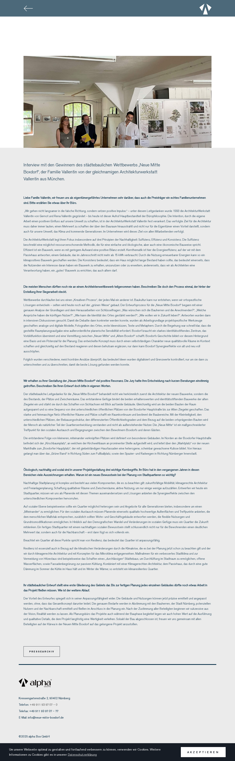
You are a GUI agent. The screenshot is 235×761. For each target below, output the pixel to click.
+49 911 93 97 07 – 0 (43, 705)
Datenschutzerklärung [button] (82, 755)
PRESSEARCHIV (41, 651)
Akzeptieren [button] (203, 752)
